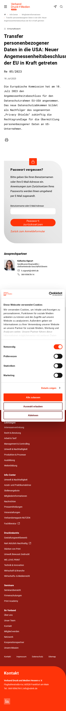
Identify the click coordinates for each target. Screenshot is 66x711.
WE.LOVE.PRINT (12, 560)
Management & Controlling (17, 444)
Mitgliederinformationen (15, 496)
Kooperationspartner (14, 642)
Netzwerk (8, 637)
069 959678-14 (27, 274)
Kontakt (8, 626)
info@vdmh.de (30, 688)
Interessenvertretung (14, 427)
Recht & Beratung (12, 433)
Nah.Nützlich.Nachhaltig (16, 543)
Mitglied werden (11, 631)
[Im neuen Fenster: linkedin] (7, 701)
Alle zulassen (33, 397)
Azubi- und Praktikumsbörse (17, 485)
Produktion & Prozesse (15, 454)
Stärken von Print (12, 549)
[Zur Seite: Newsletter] (55, 6)
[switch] (58, 356)
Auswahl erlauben (33, 406)
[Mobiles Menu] (5, 6)
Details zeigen (48, 388)
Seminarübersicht (12, 590)
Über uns (8, 615)
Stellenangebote (11, 490)
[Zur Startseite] (20, 6)
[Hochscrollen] (59, 704)
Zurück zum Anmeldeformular (28, 231)
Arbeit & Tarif (10, 438)
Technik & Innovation (14, 565)
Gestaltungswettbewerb (15, 537)
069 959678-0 (15, 688)
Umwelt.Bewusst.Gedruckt (17, 554)
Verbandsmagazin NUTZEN (17, 517)
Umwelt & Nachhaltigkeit (15, 449)
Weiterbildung (10, 465)
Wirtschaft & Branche (14, 570)
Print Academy (11, 601)
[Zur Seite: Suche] (62, 6)
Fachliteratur (10, 523)
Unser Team (9, 620)
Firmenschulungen (13, 595)
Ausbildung (9, 460)
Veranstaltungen (12, 512)
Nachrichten (10, 501)
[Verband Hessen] (5, 14)
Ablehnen (33, 415)
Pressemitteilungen (13, 507)
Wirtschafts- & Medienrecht (17, 576)
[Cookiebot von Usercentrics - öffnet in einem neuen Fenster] (49, 294)
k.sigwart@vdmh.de (30, 271)
